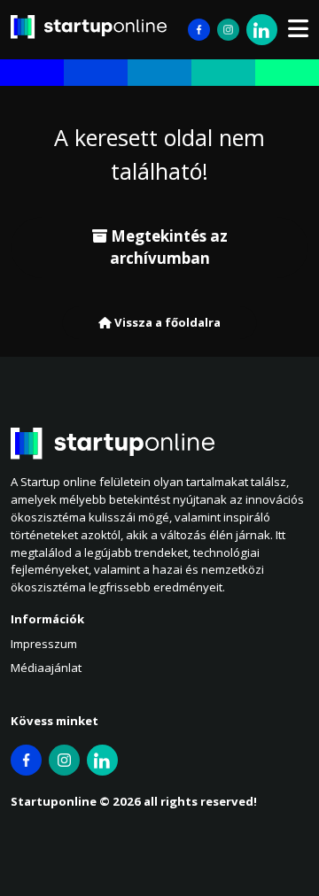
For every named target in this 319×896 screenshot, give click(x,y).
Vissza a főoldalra (166, 322)
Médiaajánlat (46, 668)
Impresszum (44, 644)
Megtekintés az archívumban (167, 247)
